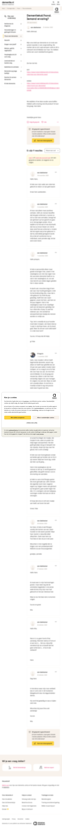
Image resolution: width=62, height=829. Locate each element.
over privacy (40, 434)
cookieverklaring (13, 430)
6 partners (26, 401)
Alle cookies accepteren (17, 417)
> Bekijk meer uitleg (31, 422)
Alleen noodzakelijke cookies (45, 417)
